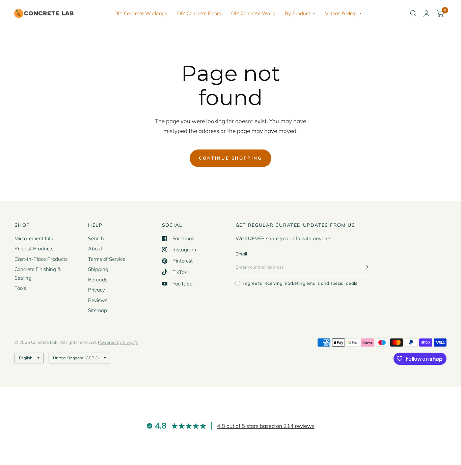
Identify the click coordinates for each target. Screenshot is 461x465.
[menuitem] (140, 13)
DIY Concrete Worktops (140, 13)
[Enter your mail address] (366, 267)
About (95, 248)
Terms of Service (106, 259)
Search (96, 238)
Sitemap (97, 310)
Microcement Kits (34, 238)
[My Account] (426, 13)
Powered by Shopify (118, 342)
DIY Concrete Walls (253, 13)
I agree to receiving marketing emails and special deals (300, 283)
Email (241, 253)
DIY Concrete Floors (199, 13)
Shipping (98, 269)
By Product (297, 13)
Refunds (97, 279)
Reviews (97, 300)
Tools (20, 288)
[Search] (413, 13)
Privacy (96, 289)
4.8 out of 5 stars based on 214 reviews (266, 425)
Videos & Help (341, 13)
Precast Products (34, 248)
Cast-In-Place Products (41, 259)
